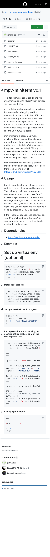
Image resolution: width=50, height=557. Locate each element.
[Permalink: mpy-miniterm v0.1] (2, 90)
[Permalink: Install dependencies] (2, 285)
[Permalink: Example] (2, 243)
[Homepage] (25, 4)
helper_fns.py (13, 57)
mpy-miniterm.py (15, 62)
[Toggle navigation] (4, 4)
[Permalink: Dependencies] (2, 230)
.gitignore (12, 41)
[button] (43, 266)
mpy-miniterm (25, 12)
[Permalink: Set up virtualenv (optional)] (2, 255)
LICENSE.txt (13, 46)
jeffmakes (10, 12)
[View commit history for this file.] (44, 35)
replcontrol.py (13, 67)
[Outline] (46, 80)
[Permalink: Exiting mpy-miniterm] (2, 411)
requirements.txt (14, 72)
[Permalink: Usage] (2, 178)
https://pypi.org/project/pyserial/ (24, 237)
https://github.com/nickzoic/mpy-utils (22, 172)
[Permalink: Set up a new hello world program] (2, 309)
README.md (13, 51)
